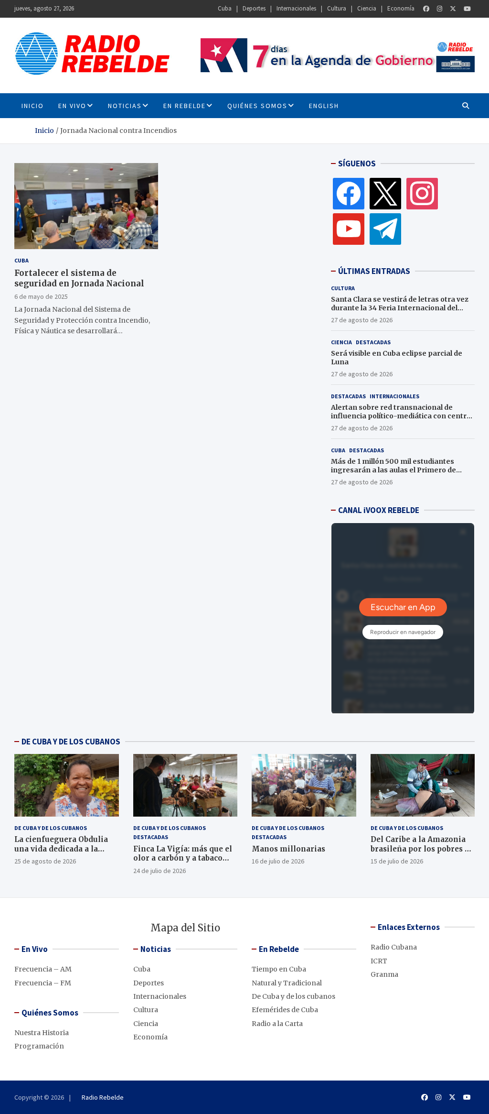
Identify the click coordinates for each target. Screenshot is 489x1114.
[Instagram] (439, 8)
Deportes (254, 8)
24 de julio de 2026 (159, 870)
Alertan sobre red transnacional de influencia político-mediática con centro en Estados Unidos (401, 416)
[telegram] (385, 228)
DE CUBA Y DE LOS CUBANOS (70, 741)
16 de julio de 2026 (278, 861)
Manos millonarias (288, 848)
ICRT (379, 961)
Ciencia (366, 8)
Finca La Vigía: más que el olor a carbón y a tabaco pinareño (182, 858)
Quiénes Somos (257, 105)
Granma (384, 974)
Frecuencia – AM (43, 969)
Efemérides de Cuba (285, 1009)
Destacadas (373, 342)
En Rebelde (184, 105)
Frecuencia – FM (42, 983)
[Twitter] (453, 8)
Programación (39, 1046)
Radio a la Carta (277, 1023)
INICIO (32, 105)
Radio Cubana (394, 947)
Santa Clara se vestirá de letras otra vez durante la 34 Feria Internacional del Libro (399, 308)
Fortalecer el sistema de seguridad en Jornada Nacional (79, 278)
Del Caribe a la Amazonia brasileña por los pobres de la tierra (422, 849)
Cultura (336, 8)
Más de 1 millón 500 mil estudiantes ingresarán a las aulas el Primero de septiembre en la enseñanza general (395, 470)
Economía (401, 8)
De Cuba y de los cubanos (50, 827)
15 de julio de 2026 (397, 861)
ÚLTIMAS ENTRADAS (374, 271)
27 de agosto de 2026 (362, 320)
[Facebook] (426, 8)
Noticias (125, 105)
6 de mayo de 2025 (41, 296)
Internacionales (296, 8)
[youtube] (348, 228)
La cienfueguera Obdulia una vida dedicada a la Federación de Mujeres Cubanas (61, 853)
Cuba (225, 8)
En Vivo (72, 105)
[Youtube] (467, 8)
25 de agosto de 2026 (45, 861)
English (324, 105)
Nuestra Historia (41, 1032)
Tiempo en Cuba (279, 969)
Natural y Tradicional (287, 983)
